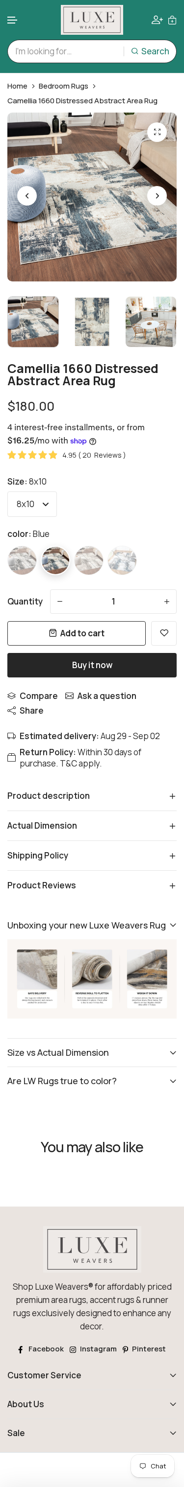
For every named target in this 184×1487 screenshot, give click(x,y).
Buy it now (92, 665)
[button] (12, 20)
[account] (157, 19)
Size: (27, 481)
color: (28, 533)
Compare (39, 695)
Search (155, 51)
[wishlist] (164, 633)
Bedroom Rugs (63, 86)
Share (32, 710)
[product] (157, 132)
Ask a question (107, 695)
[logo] (92, 20)
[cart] (172, 20)
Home (17, 86)
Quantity (25, 601)
